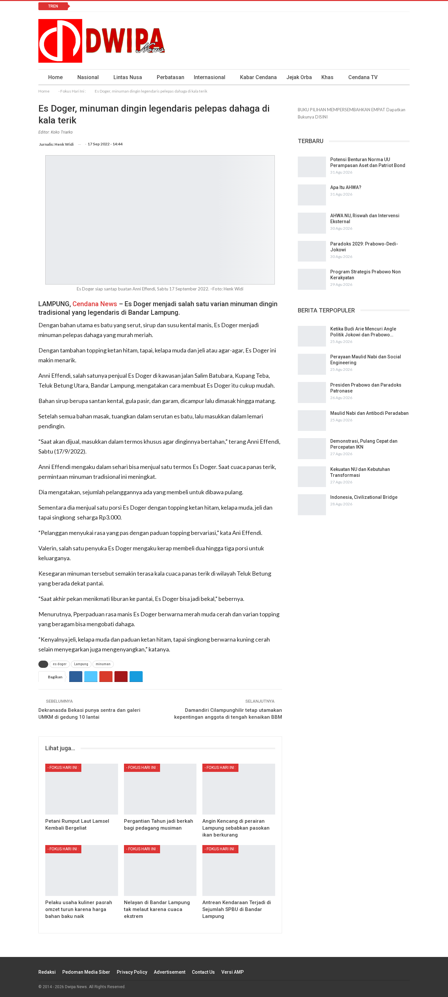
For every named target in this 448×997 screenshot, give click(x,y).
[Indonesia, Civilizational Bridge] (312, 504)
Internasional (209, 77)
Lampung (81, 664)
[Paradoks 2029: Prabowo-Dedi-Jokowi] (312, 251)
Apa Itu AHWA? (345, 187)
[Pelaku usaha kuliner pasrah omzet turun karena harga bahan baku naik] (81, 870)
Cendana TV (362, 77)
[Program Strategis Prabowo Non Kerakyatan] (312, 279)
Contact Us (203, 972)
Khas (327, 77)
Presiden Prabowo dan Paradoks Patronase (127, 6)
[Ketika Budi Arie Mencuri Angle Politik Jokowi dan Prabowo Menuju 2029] (312, 336)
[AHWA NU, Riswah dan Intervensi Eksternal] (312, 223)
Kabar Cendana (258, 77)
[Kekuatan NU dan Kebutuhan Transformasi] (312, 476)
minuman (103, 664)
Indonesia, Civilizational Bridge (363, 497)
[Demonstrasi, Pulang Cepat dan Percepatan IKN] (312, 448)
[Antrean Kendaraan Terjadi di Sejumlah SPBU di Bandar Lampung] (238, 870)
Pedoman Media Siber (86, 972)
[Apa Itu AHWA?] (312, 194)
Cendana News (94, 304)
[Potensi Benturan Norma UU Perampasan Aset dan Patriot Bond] (312, 167)
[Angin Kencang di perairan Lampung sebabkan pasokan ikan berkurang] (238, 789)
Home (55, 77)
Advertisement (169, 972)
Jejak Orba (299, 77)
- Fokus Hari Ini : (63, 767)
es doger (60, 664)
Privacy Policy (132, 972)
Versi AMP (232, 972)
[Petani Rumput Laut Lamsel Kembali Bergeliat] (81, 789)
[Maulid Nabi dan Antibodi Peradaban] (312, 420)
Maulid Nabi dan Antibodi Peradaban (369, 413)
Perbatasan (170, 77)
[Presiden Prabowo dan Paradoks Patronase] (312, 392)
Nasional (88, 77)
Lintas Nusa (127, 77)
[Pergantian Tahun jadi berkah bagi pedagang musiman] (160, 789)
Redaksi (47, 972)
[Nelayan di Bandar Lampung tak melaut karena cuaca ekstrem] (160, 870)
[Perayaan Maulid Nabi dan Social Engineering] (312, 364)
